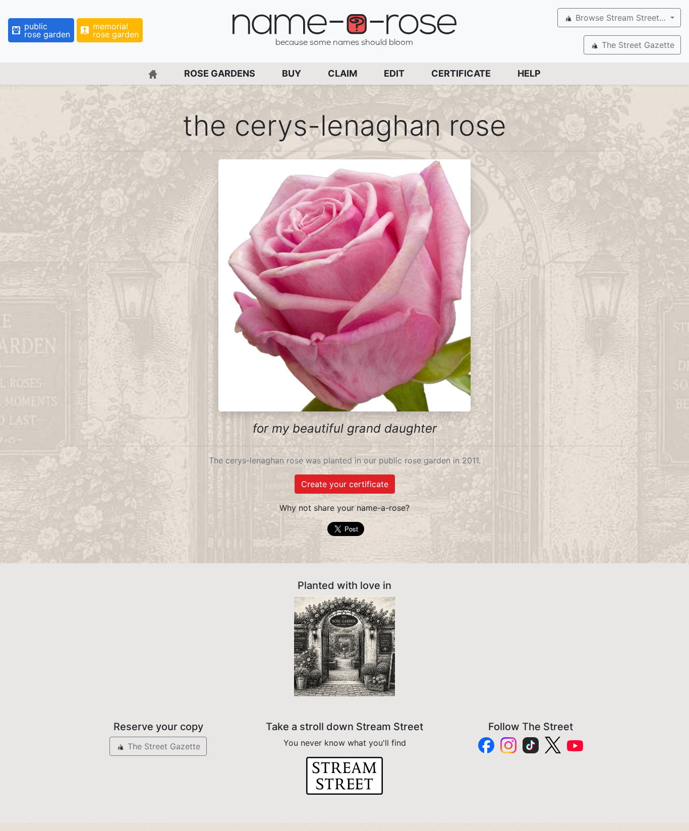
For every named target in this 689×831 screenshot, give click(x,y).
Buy (291, 73)
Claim (342, 73)
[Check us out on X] (553, 745)
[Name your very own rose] (344, 646)
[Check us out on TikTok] (531, 745)
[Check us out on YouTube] (575, 745)
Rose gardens (219, 73)
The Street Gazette (636, 45)
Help (529, 73)
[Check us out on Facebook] (486, 745)
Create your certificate (344, 484)
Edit (394, 73)
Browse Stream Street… (620, 18)
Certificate (461, 73)
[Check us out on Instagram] (508, 745)
